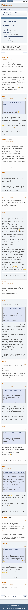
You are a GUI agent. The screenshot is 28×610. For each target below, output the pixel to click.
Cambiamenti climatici (8, 25)
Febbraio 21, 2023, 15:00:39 (7, 197)
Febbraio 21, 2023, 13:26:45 (7, 98)
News (3, 34)
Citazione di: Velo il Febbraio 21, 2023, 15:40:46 (14, 472)
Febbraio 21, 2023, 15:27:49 (7, 215)
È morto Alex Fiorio (7, 32)
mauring (5, 57)
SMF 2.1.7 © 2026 (10, 606)
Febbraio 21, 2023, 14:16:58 (7, 175)
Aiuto (8, 605)
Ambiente (4, 23)
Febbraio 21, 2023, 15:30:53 (7, 283)
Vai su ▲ (19, 605)
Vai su (2, 596)
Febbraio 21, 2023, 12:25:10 (7, 59)
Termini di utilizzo (13, 605)
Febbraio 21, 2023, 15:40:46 (7, 386)
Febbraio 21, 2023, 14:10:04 (7, 141)
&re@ (4, 281)
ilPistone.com (6, 5)
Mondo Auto (5, 30)
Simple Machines (17, 606)
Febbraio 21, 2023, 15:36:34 (7, 303)
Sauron (4, 543)
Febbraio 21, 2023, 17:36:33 (7, 584)
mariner (4, 517)
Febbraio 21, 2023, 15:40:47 (7, 429)
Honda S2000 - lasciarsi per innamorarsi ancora (14, 36)
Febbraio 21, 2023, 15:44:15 (7, 468)
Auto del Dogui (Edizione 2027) (10, 40)
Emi (3, 172)
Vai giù (3, 53)
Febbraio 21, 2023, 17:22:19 (7, 545)
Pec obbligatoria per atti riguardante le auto (13, 29)
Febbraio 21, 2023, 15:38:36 (7, 363)
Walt (3, 96)
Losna (4, 195)
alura (4, 139)
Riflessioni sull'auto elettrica (9, 21)
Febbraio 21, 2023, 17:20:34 (7, 520)
